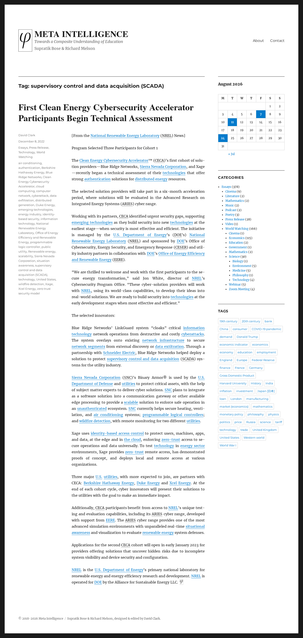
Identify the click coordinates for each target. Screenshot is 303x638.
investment (244, 391)
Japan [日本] (266, 391)
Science (234, 257)
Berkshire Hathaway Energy (109, 483)
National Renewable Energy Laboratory (125, 135)
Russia (251, 422)
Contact (277, 41)
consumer (240, 329)
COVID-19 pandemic (266, 329)
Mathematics (234, 201)
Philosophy (240, 275)
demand (226, 336)
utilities (128, 383)
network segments (88, 346)
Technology (26, 152)
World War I (228, 445)
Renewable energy (41, 251)
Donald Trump (247, 336)
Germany (256, 368)
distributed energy (151, 179)
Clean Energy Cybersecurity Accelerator (113, 160)
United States (46, 279)
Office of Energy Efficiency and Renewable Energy (38, 237)
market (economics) (234, 406)
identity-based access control (117, 433)
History (256, 383)
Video (229, 224)
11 (232, 122)
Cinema (230, 191)
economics (260, 344)
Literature (232, 196)
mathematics (262, 406)
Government (238, 247)
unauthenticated (92, 408)
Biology (237, 261)
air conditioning (108, 414)
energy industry (29, 214)
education (245, 352)
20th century (251, 321)
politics (225, 422)
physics (273, 414)
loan (223, 399)
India (269, 383)
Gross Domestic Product (237, 375)
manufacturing (257, 399)
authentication (97, 179)
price (238, 422)
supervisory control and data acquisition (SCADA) (34, 270)
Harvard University (233, 383)
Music (229, 205)
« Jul (231, 154)
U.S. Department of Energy (140, 235)
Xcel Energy (180, 483)
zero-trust (170, 439)
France (240, 368)
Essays (23, 147)
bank (268, 321)
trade (244, 430)
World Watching (236, 229)
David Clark (26, 135)
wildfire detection (94, 421)
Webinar (235, 284)
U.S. (99, 477)
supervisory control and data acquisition (143, 359)
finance (225, 368)
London (236, 399)
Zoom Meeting (239, 289)
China (224, 329)
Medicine (239, 270)
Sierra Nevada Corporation (163, 166)
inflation (226, 391)
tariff (278, 422)
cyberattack (40, 195)
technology (164, 445)
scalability (25, 256)
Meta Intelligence (81, 33)
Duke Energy (148, 483)
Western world (254, 437)
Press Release (39, 147)
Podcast (230, 210)
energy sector (192, 445)
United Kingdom (264, 430)
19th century (228, 321)
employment (266, 352)
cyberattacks (192, 334)
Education (236, 243)
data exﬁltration (169, 346)
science (265, 422)
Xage (49, 284)
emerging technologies (92, 222)
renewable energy (158, 532)
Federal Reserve (263, 360)
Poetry (229, 215)
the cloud (132, 439)
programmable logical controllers (173, 414)
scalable (131, 402)
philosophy (256, 414)
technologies (174, 173)
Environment (241, 266)
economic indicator (234, 344)
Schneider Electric (119, 352)
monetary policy (231, 414)
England (226, 360)
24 (223, 138)
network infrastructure (163, 340)
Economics (237, 238)
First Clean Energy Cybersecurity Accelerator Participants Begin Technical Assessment (106, 112)
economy (226, 352)
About (258, 41)
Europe (242, 360)
